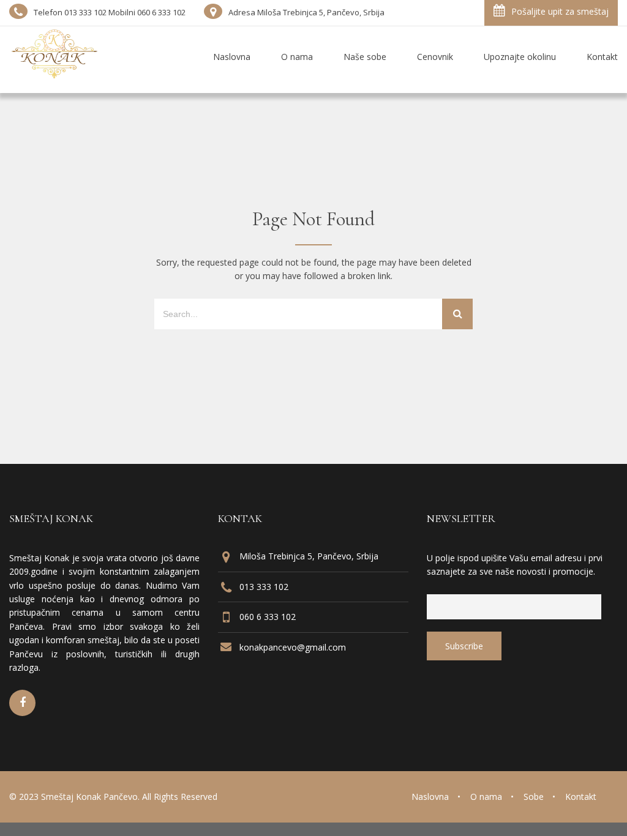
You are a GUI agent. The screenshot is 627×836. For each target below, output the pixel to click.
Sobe (534, 796)
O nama (486, 796)
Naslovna (430, 796)
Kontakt (580, 796)
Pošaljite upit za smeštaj (560, 11)
